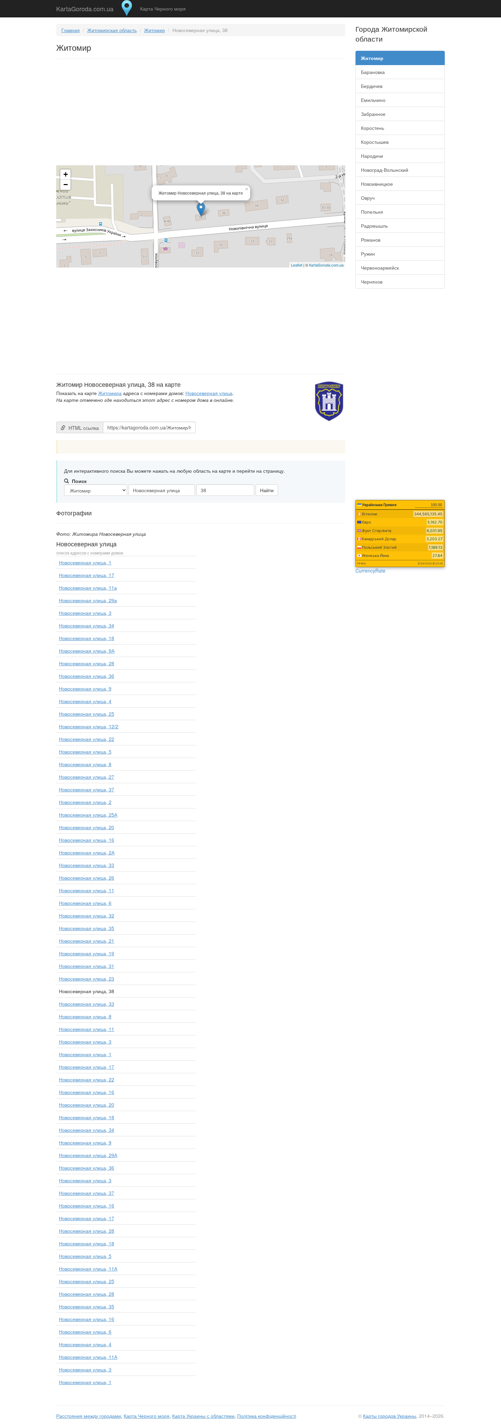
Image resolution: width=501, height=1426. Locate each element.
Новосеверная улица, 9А (87, 650)
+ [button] (65, 174)
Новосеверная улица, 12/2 (88, 726)
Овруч (368, 197)
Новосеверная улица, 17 (86, 575)
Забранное (373, 113)
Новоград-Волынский (384, 169)
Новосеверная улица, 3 (85, 612)
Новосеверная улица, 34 (86, 625)
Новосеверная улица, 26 (86, 877)
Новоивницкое (377, 183)
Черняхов (371, 281)
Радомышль (374, 225)
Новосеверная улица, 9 (85, 688)
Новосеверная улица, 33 (86, 865)
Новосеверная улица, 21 (86, 940)
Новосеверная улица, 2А (87, 852)
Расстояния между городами (88, 1415)
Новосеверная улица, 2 (85, 802)
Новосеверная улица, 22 (86, 738)
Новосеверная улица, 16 (86, 839)
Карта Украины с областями (203, 1415)
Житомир (154, 30)
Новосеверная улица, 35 (86, 928)
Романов (370, 239)
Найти (267, 490)
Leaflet (296, 265)
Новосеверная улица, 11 (86, 890)
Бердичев (371, 85)
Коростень (372, 127)
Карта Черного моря (163, 8)
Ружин (368, 253)
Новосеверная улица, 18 (86, 638)
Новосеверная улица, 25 (86, 713)
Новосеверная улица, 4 (85, 701)
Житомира (110, 393)
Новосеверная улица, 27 (86, 776)
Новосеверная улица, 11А (88, 1268)
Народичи (372, 155)
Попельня (372, 211)
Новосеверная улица (208, 393)
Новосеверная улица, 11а (88, 587)
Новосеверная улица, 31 (86, 965)
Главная (70, 30)
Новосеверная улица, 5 (85, 751)
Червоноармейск (380, 267)
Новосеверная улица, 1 (85, 562)
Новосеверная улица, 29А (88, 1155)
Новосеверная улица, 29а (88, 600)
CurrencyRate (370, 570)
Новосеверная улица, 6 (85, 902)
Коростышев (375, 141)
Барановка (373, 72)
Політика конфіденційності (266, 1415)
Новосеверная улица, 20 (86, 827)
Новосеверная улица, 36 (86, 675)
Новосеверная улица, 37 (86, 789)
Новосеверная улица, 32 (86, 915)
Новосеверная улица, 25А (88, 814)
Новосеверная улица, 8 (85, 764)
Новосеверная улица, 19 (86, 953)
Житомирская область (112, 30)
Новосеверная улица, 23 (86, 978)
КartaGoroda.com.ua (326, 265)
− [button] (65, 184)
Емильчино (373, 99)
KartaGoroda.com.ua (84, 7)
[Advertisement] (200, 113)
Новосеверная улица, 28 (86, 663)
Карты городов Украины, (390, 1415)
